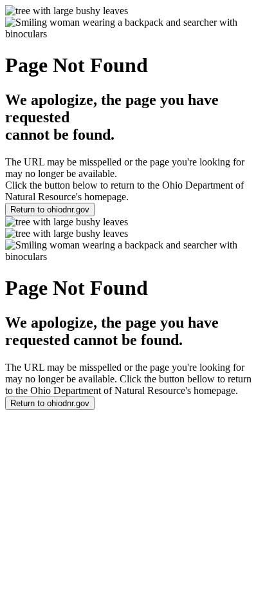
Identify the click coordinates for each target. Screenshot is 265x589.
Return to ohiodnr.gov (49, 209)
